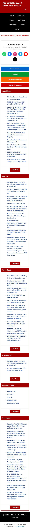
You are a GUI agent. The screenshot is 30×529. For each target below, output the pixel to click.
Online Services (15, 69)
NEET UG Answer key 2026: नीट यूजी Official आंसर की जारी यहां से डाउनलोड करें (16, 184)
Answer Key (12, 24)
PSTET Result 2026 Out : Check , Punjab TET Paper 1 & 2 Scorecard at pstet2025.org (16, 331)
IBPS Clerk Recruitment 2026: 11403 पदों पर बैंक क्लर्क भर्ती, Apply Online (17, 147)
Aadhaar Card (11, 391)
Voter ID (9, 397)
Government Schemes (15, 79)
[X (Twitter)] (15, 59)
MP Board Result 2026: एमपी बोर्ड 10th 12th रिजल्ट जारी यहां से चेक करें (17, 191)
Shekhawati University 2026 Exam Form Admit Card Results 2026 (17, 283)
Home (12, 15)
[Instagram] (15, 54)
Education (15, 74)
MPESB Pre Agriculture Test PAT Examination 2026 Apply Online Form (16, 487)
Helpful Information (15, 85)
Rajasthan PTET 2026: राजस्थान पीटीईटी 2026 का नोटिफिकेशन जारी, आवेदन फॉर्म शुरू (16, 447)
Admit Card (21, 20)
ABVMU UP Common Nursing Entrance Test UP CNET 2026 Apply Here (16, 455)
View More (15, 170)
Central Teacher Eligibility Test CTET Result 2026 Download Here (16, 225)
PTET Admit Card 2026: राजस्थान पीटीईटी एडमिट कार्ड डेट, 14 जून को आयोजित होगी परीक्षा (17, 290)
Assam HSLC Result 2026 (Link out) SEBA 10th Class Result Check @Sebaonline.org (17, 199)
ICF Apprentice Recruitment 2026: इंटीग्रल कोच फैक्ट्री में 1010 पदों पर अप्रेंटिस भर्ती (16, 118)
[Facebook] (10, 54)
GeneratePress (20, 526)
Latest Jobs (20, 15)
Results (12, 20)
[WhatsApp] (4, 54)
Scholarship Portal (13, 403)
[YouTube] (26, 54)
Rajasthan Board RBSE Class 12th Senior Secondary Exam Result (16, 232)
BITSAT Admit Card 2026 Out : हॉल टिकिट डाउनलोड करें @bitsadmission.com (16, 338)
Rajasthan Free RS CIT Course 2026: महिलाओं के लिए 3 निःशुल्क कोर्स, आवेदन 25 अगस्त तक (17, 426)
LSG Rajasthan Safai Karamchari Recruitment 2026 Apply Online (16, 154)
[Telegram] (20, 54)
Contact (17, 29)
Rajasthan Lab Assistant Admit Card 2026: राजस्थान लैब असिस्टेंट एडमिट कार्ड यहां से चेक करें (16, 317)
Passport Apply (12, 400)
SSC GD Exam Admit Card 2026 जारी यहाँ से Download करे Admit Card (16, 324)
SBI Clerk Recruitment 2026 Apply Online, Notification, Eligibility (16, 135)
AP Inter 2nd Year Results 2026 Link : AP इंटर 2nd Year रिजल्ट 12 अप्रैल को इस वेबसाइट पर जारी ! (17, 209)
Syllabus (22, 24)
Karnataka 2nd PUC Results (16, 204)
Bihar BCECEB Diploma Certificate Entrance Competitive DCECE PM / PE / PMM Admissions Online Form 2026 (16, 478)
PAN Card (10, 394)
